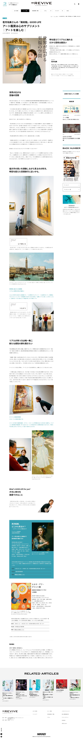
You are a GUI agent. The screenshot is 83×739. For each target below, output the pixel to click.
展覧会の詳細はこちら (20, 574)
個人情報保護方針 (65, 714)
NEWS (68, 10)
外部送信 (63, 720)
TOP (51, 16)
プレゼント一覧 (67, 189)
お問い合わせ (64, 723)
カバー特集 (25, 10)
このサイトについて (66, 711)
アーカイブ (57, 10)
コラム (45, 10)
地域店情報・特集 (35, 10)
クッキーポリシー (65, 717)
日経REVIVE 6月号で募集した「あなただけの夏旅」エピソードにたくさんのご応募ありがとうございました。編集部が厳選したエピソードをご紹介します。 (71, 210)
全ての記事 (16, 10)
